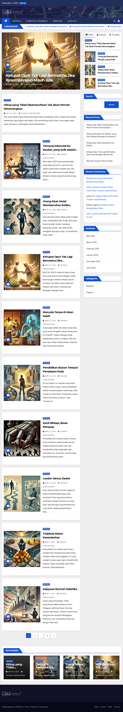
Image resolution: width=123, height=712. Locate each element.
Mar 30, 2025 (5, 84)
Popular (102, 35)
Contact (72, 21)
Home (96, 707)
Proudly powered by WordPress (13, 707)
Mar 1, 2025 (50, 594)
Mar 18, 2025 (50, 376)
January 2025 (92, 255)
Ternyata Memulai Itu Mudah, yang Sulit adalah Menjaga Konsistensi (59, 149)
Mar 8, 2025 (50, 542)
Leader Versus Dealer (56, 478)
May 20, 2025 (50, 154)
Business (90, 178)
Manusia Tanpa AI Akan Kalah (99, 161)
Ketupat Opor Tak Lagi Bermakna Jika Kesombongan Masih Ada (59, 260)
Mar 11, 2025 (50, 431)
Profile (17, 21)
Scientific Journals (37, 21)
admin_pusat (91, 187)
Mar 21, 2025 (50, 320)
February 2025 (92, 249)
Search (89, 96)
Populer (89, 292)
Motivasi (80, 76)
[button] (114, 21)
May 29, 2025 (11, 113)
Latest (90, 35)
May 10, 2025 (50, 210)
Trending (115, 35)
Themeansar (43, 707)
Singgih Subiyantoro (25, 84)
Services (57, 21)
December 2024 (93, 261)
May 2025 (90, 236)
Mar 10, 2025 (50, 483)
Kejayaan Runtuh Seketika (60, 589)
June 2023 (91, 268)
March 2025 (91, 242)
